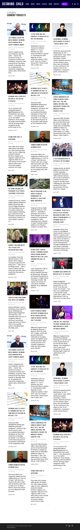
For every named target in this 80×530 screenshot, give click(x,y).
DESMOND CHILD (12, 4)
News (22, 47)
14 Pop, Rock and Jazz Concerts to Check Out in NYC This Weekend (40, 36)
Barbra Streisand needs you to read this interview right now (16, 247)
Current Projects (17, 47)
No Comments (11, 49)
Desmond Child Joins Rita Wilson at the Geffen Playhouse (17, 98)
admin (11, 47)
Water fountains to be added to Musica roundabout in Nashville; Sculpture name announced (38, 196)
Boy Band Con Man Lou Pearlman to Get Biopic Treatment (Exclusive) (16, 191)
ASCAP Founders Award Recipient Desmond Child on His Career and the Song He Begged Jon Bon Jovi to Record (39, 315)
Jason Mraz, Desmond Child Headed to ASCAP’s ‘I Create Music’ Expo (61, 41)
